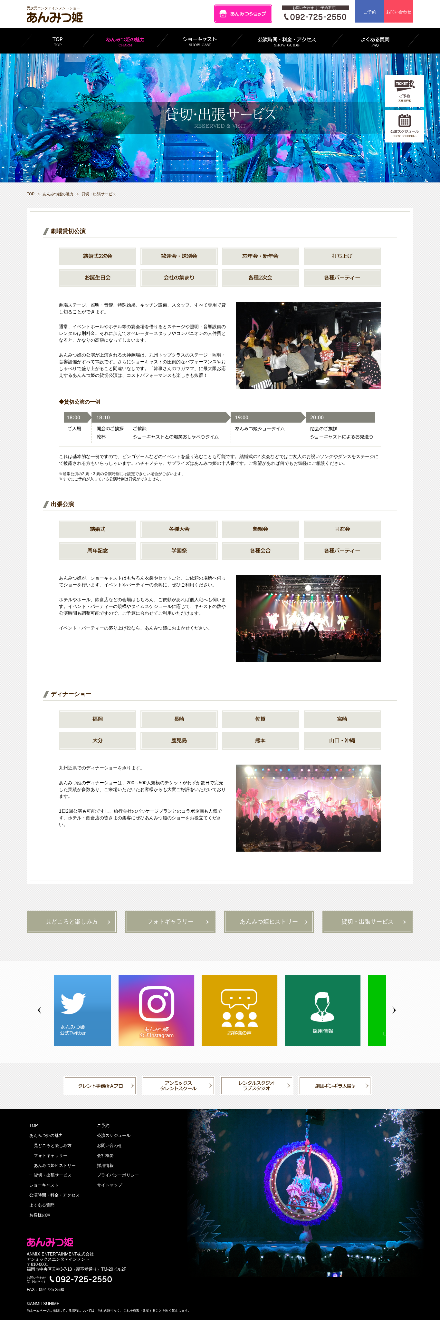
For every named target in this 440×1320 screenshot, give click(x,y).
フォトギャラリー (170, 921)
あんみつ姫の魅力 (58, 194)
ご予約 (370, 12)
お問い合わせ (398, 11)
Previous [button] (39, 1010)
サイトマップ (109, 1185)
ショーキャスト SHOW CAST (200, 40)
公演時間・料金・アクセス (54, 1195)
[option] (95, 1010)
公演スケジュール (113, 1135)
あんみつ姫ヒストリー (269, 921)
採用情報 (105, 1165)
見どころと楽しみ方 (72, 921)
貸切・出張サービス (367, 921)
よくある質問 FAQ (375, 40)
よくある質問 (41, 1205)
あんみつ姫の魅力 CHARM (125, 40)
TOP (57, 40)
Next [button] (394, 1010)
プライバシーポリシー (118, 1175)
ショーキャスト (44, 1185)
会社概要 (105, 1155)
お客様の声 (39, 1215)
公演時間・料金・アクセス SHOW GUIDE (287, 40)
